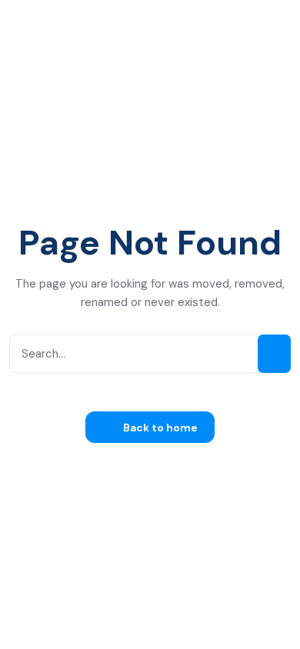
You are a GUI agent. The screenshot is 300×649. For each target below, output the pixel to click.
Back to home (159, 427)
